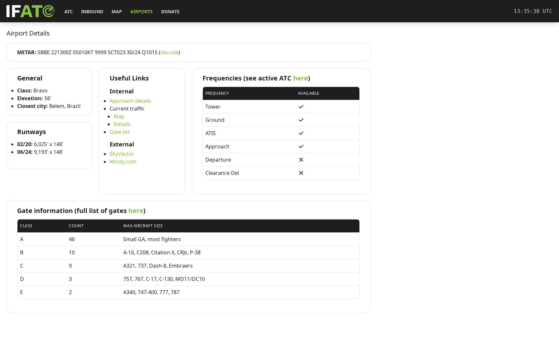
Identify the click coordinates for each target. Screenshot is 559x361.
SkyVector (122, 153)
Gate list (120, 131)
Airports (141, 11)
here (300, 78)
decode (169, 52)
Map (117, 11)
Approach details (130, 100)
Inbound (92, 11)
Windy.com (123, 161)
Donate (170, 11)
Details (122, 124)
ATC (68, 11)
